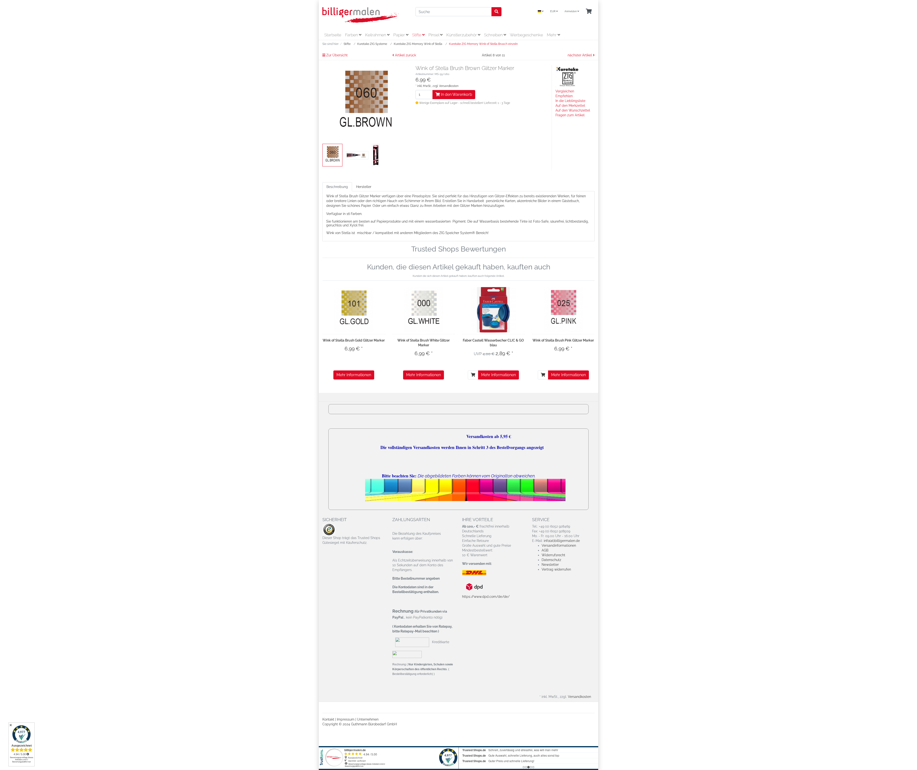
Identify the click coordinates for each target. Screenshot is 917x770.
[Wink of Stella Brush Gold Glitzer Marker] (353, 309)
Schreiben (494, 34)
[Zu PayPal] (407, 654)
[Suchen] (496, 11)
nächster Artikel (580, 55)
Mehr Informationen (353, 375)
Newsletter (550, 565)
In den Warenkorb (456, 94)
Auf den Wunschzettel (572, 110)
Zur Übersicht (336, 55)
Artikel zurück (405, 55)
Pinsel (434, 34)
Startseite (332, 34)
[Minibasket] (589, 11)
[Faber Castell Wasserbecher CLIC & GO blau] (493, 309)
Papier (399, 34)
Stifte (417, 34)
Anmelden (571, 11)
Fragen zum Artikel (570, 115)
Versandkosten (448, 86)
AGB (545, 550)
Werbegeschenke (526, 34)
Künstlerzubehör (462, 34)
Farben (352, 34)
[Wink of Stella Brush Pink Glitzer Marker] (563, 309)
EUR (553, 11)
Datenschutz (551, 560)
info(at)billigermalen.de (562, 541)
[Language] (540, 11)
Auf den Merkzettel (570, 105)
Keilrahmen (376, 34)
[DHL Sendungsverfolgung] (478, 573)
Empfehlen (564, 96)
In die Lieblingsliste (570, 101)
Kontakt (328, 719)
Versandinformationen (559, 545)
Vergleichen (564, 91)
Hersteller (363, 187)
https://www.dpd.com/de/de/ (486, 597)
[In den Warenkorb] (473, 375)
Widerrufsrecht (553, 555)
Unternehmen (368, 719)
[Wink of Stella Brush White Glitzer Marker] (423, 309)
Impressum (345, 719)
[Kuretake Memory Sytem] (567, 77)
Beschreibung (337, 187)
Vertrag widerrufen (556, 569)
